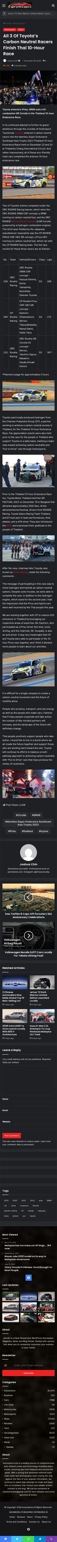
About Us (46, 1522)
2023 (32, 1200)
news (6, 1216)
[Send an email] (19, 61)
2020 (15, 1200)
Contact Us (34, 1522)
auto (41, 1200)
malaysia (41, 1211)
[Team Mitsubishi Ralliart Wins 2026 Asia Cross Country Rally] (46, 1307)
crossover (24, 1205)
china (13, 1205)
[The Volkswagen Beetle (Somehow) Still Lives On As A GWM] (46, 1317)
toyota (44, 831)
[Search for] (53, 6)
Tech (6, 1428)
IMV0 (9, 525)
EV (22, 1211)
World (7, 1442)
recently (19, 132)
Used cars (9, 1437)
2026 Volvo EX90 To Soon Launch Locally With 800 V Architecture (13, 1030)
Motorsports (19, 23)
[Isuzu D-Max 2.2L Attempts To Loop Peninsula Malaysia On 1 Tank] (42, 1016)
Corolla (21, 815)
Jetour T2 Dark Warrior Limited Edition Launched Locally (39, 996)
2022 (23, 1200)
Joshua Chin (12, 61)
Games (9, 1447)
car (5, 1205)
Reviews (8, 1423)
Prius (13, 831)
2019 (6, 1200)
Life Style (8, 1404)
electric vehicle (10, 1211)
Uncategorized (11, 1433)
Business (8, 1395)
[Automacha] (20, 5)
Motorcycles (10, 1409)
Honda (31, 1211)
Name (6, 1099)
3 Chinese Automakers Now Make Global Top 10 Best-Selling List (13, 996)
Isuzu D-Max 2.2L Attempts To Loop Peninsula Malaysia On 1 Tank (40, 1030)
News (21, 29)
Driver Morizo (20, 572)
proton (15, 1216)
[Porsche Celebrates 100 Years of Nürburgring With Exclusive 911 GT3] (28, 1317)
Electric (36, 1205)
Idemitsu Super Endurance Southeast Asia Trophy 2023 (29, 823)
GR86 (37, 815)
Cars (6, 1400)
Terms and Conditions (16, 1522)
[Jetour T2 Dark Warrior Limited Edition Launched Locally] (42, 982)
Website (6, 1121)
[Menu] (3, 6)
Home (8, 23)
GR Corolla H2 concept (23, 221)
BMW (49, 1200)
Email (5, 1110)
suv (24, 1216)
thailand (28, 831)
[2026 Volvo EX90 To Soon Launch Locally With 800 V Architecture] (14, 1016)
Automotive (9, 1390)
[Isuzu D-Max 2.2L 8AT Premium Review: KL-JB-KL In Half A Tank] (10, 1296)
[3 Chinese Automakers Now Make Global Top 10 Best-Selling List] (14, 982)
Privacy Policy (41, 1517)
